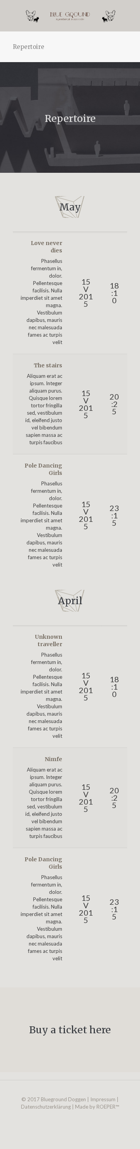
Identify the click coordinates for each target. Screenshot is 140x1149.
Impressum (103, 1099)
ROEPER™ (107, 1107)
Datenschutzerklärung (46, 1107)
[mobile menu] (129, 15)
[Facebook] (70, 1117)
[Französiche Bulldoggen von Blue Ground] (70, 15)
